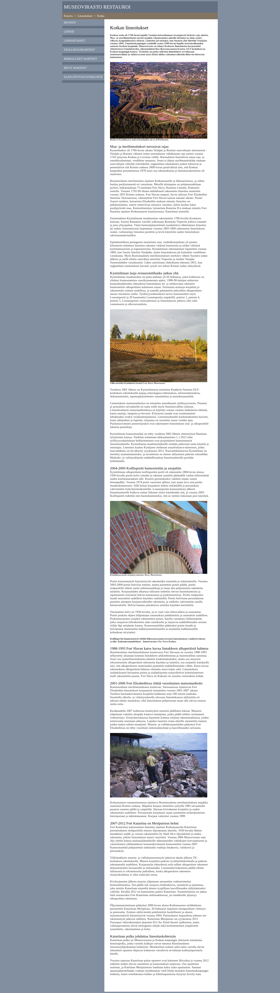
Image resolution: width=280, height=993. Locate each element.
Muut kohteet (75, 67)
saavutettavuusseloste (83, 77)
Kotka (100, 15)
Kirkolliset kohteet (80, 58)
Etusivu (68, 15)
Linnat (69, 31)
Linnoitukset (85, 15)
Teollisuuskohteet (79, 49)
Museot (70, 22)
